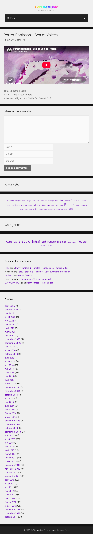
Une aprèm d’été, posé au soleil (36, 279)
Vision (58, 209)
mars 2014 (10, 409)
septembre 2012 (13, 476)
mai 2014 (9, 402)
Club (38, 200)
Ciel (8, 91)
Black (24, 200)
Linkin (8, 205)
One (44, 205)
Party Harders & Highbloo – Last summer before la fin (41, 268)
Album (11, 200)
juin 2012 (9, 487)
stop (26, 209)
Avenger (17, 200)
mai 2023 (9, 313)
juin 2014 (9, 398)
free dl (67, 200)
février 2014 (10, 413)
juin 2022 (9, 321)
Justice (83, 200)
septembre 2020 (13, 343)
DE (46, 200)
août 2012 (10, 480)
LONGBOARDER (12, 283)
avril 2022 (9, 328)
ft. (72, 200)
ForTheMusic (46, 7)
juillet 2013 (10, 439)
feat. (62, 200)
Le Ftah (8, 275)
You (71, 209)
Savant (78, 205)
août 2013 (10, 435)
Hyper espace (72, 242)
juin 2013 (9, 443)
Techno (31, 209)
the (36, 209)
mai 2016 (9, 369)
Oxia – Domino (25, 275)
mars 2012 (10, 498)
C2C (34, 200)
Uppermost (51, 209)
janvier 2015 (11, 383)
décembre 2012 (12, 465)
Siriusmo (84, 205)
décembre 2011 (12, 509)
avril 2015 (9, 380)
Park (56, 205)
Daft (42, 200)
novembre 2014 (12, 391)
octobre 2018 (11, 354)
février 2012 (10, 502)
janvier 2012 (11, 506)
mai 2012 (9, 491)
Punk (61, 205)
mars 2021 (10, 332)
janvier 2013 (11, 461)
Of (40, 205)
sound (22, 209)
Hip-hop (61, 241)
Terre (49, 245)
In (76, 200)
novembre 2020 (12, 339)
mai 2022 (9, 324)
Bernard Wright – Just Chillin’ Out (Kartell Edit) (28, 98)
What (65, 209)
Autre (9, 241)
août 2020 (10, 346)
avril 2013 (9, 450)
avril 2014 (9, 406)
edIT (56, 200)
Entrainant (38, 241)
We (62, 209)
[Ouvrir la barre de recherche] (84, 18)
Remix (69, 204)
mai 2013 (9, 446)
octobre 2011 (11, 517)
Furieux (51, 241)
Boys (29, 200)
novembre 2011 (12, 513)
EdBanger (51, 200)
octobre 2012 (11, 472)
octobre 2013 (11, 428)
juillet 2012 (10, 483)
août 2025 (10, 306)
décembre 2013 (12, 420)
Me (22, 205)
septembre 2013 (13, 432)
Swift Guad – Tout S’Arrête (19, 94)
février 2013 (10, 457)
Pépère (22, 91)
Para (52, 205)
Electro (14, 91)
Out (48, 205)
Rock (43, 245)
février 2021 (10, 335)
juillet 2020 (10, 350)
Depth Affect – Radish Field (39, 283)
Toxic (45, 209)
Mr (26, 205)
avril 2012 (9, 494)
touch (41, 209)
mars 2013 (10, 454)
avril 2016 (9, 372)
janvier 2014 (11, 417)
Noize (35, 205)
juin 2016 (9, 365)
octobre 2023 (11, 309)
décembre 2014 (12, 387)
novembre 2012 (12, 469)
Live (12, 205)
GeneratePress (63, 530)
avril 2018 (9, 358)
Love (17, 205)
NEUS (30, 205)
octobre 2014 (11, 395)
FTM (7, 268)
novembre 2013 (12, 424)
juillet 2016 (10, 361)
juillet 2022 (10, 317)
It (78, 200)
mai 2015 (9, 376)
